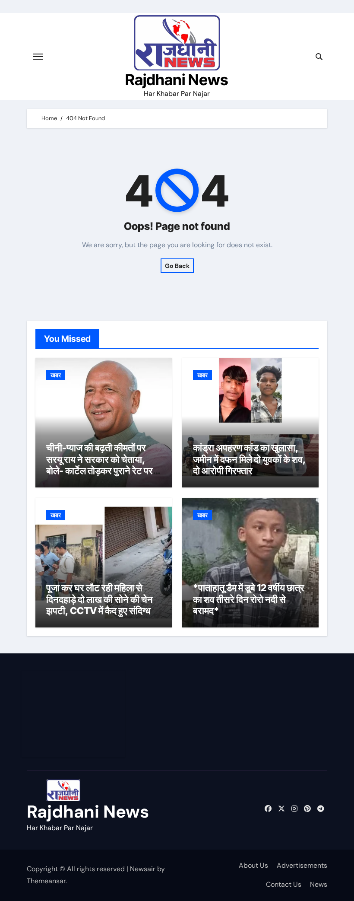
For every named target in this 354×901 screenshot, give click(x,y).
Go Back (177, 266)
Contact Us (283, 884)
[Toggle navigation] (38, 56)
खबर (56, 375)
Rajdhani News (176, 79)
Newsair (142, 868)
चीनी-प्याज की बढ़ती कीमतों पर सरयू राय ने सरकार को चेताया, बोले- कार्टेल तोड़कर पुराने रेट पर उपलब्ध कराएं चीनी (99, 464)
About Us (253, 865)
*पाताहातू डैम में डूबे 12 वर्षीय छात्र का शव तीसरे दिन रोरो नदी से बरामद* (248, 599)
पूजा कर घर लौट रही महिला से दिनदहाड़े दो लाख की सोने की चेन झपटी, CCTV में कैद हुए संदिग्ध (99, 599)
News (318, 884)
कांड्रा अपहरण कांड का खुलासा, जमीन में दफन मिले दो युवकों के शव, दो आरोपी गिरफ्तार (249, 459)
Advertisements (302, 865)
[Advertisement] (74, 714)
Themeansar (46, 880)
